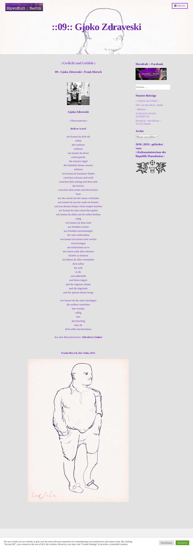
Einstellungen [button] (166, 543)
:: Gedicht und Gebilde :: (147, 101)
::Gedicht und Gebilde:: (78, 63)
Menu (180, 5)
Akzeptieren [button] (182, 543)
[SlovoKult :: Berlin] (24, 10)
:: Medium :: (141, 109)
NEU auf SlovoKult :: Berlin (149, 105)
